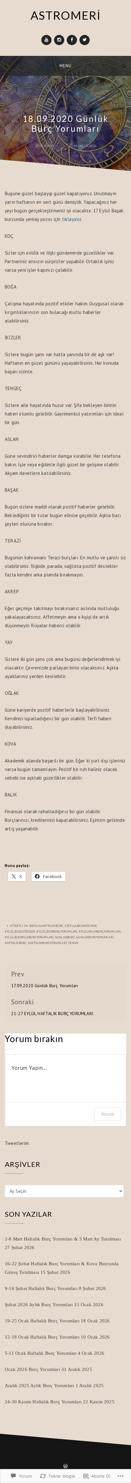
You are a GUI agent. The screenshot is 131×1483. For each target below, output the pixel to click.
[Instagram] (59, 40)
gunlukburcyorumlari (95, 937)
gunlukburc (65, 937)
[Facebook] (72, 40)
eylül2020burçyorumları (57, 931)
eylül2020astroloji (20, 931)
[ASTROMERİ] (7, 65)
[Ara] (124, 65)
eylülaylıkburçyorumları (100, 931)
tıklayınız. (72, 219)
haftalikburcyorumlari (47, 943)
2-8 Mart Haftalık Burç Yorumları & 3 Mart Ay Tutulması (63, 1238)
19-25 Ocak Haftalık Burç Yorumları (42, 1320)
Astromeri (44, 146)
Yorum (107, 1114)
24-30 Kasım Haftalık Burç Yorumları (43, 1401)
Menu (65, 66)
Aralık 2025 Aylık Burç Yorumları (39, 1385)
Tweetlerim (17, 1143)
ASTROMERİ (66, 15)
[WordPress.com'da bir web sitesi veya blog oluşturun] (65, 1467)
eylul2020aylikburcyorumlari (29, 937)
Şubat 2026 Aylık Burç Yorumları (39, 1304)
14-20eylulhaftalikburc (43, 926)
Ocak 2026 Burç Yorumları (32, 1369)
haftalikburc (15, 943)
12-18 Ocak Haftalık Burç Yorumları (42, 1337)
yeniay (73, 943)
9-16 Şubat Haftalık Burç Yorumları (41, 1288)
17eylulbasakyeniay (81, 926)
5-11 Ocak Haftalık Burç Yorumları (41, 1353)
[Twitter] (84, 40)
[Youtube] (46, 40)
